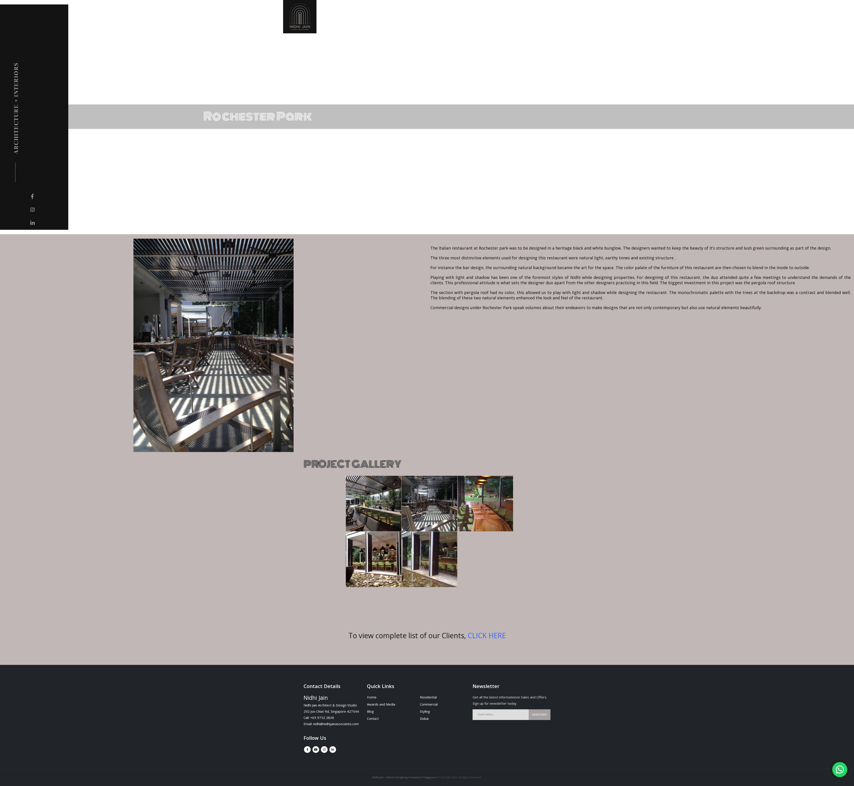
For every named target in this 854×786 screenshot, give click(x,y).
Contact (373, 718)
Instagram (324, 749)
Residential (428, 697)
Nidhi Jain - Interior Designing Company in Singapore (404, 777)
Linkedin (332, 749)
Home (372, 697)
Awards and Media (381, 704)
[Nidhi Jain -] (299, 16)
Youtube (315, 749)
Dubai (424, 718)
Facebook (307, 749)
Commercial (429, 704)
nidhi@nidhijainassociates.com (336, 724)
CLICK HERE (487, 635)
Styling (425, 711)
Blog (370, 711)
